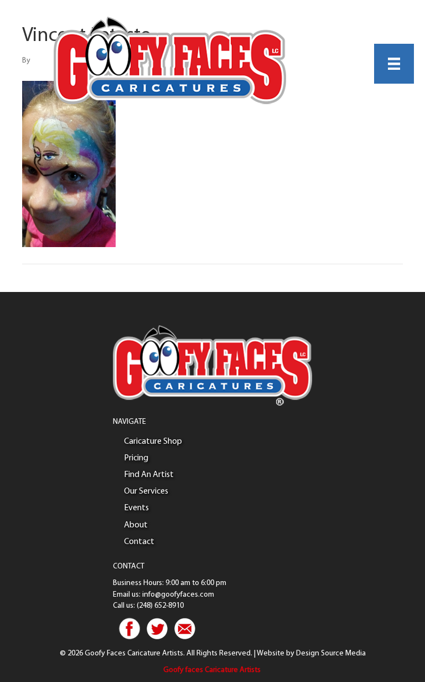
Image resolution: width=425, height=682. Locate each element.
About (136, 525)
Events (136, 508)
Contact (139, 541)
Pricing (136, 458)
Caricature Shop (153, 441)
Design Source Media (331, 653)
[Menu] (394, 64)
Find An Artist (149, 474)
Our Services (146, 491)
